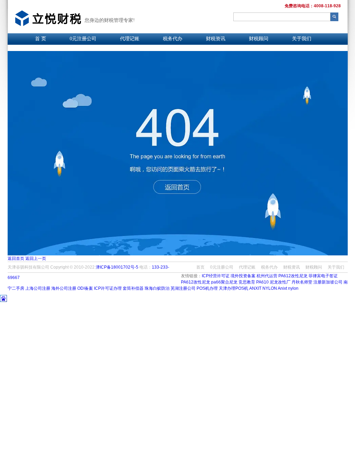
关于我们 (301, 38)
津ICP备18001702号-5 (117, 267)
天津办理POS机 (233, 288)
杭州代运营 (267, 275)
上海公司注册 (37, 288)
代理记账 (129, 38)
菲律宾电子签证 (323, 275)
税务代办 (172, 38)
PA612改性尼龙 (293, 275)
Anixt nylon (288, 288)
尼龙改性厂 (280, 282)
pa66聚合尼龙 (224, 282)
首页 (200, 267)
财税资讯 (215, 38)
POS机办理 (207, 288)
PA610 (262, 282)
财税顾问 (258, 38)
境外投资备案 (243, 275)
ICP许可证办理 (108, 288)
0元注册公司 (83, 38)
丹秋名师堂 (302, 282)
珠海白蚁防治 (157, 288)
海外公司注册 (64, 288)
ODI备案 (85, 288)
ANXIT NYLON (263, 288)
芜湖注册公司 (183, 288)
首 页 (40, 38)
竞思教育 (247, 282)
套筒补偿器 (133, 288)
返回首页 (16, 258)
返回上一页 (35, 258)
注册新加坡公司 (328, 282)
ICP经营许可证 (216, 275)
